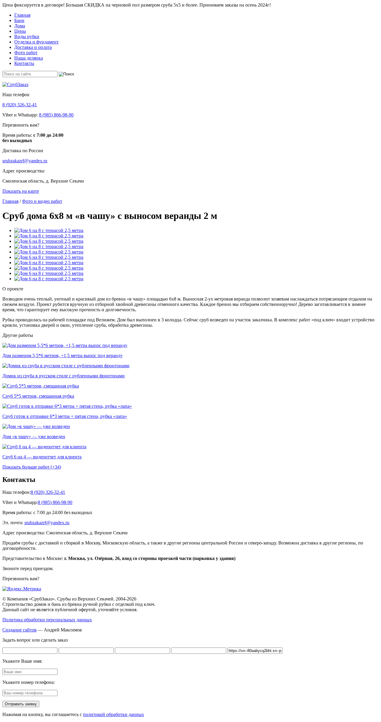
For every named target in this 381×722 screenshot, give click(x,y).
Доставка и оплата (33, 47)
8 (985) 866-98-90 (56, 114)
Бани (19, 20)
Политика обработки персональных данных (47, 619)
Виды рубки (26, 36)
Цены (20, 31)
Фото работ (26, 52)
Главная (22, 15)
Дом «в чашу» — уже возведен (33, 436)
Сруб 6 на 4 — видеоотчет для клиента (42, 456)
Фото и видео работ (42, 201)
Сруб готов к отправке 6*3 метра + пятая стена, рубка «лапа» (64, 416)
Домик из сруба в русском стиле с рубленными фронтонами (63, 375)
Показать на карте (20, 191)
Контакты (24, 63)
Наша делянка (28, 57)
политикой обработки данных (113, 714)
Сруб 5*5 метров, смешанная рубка (38, 396)
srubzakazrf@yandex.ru (24, 160)
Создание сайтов (19, 629)
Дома (19, 25)
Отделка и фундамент (36, 41)
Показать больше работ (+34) (31, 466)
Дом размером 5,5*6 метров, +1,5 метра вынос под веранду (62, 355)
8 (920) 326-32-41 (19, 104)
